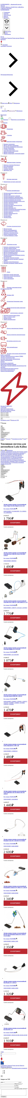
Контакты (6, 17)
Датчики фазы (7, 216)
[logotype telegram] (4, 1073)
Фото (6, 33)
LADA (2, 428)
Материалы (8, 34)
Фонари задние (7, 318)
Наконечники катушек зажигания (12, 181)
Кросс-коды (8, 31)
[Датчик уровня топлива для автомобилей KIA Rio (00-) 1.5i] (15, 1025)
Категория (3, 435)
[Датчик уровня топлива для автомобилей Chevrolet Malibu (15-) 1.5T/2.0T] (15, 644)
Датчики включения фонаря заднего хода (14, 201)
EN (1, 107)
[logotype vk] (4, 1070)
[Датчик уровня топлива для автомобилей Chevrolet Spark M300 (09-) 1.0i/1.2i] (15, 691)
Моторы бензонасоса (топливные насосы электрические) (12, 457)
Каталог (5, 122)
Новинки (5, 119)
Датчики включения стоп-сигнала (12, 200)
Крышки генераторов (9, 144)
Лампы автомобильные (9, 319)
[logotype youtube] (4, 1072)
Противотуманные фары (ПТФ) (12, 315)
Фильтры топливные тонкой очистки (13, 263)
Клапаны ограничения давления (12, 249)
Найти (2, 437)
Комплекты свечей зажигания (11, 274)
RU (2, 36)
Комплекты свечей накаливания (12, 276)
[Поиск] (2, 419)
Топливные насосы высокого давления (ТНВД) (12, 460)
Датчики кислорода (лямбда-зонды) (13, 193)
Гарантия (6, 13)
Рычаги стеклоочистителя (10, 234)
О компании (7, 12)
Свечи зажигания (8, 277)
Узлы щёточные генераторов (11, 151)
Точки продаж (7, 15)
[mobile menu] (5, 109)
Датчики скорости (8, 212)
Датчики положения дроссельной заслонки (15, 209)
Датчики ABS (7, 194)
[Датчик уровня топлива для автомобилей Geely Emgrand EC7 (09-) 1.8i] (15, 741)
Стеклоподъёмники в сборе (11, 235)
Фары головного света (9, 316)
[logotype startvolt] (3, 42)
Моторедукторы (8, 228)
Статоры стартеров (8, 169)
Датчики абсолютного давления (12, 195)
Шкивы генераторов (9, 152)
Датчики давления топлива (10, 202)
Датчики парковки (8, 206)
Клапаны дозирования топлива (11, 247)
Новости (6, 16)
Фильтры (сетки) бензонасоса (11, 261)
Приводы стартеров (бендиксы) (12, 165)
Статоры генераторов (9, 149)
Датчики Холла (7, 217)
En (3, 36)
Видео (3, 450)
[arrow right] (1, 1056)
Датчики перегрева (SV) (10, 208)
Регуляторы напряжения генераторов (13, 146)
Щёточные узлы (8, 170)
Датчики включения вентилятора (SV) (13, 198)
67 (1, 1054)
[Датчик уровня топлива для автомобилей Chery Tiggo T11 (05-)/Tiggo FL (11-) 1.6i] (15, 501)
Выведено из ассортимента (18, 119)
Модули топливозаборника (10, 253)
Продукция (3, 114)
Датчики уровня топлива (10, 248)
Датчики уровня (8, 214)
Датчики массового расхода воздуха (13, 205)
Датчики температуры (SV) (11, 213)
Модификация (4, 434)
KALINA (3, 429)
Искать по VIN (15, 420)
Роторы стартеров (8, 167)
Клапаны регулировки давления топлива (14, 251)
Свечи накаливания (9, 278)
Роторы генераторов (9, 148)
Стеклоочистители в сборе (10, 231)
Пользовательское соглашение (19, 1068)
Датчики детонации (9, 204)
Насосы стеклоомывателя (10, 230)
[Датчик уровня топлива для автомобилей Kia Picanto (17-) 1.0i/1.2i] (15, 978)
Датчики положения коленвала (11, 210)
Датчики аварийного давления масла (13, 197)
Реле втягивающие (8, 166)
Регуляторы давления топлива (11, 257)
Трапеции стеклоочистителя (11, 233)
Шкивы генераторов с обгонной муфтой (14, 153)
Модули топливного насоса (11, 252)
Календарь (4, 110)
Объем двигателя (5, 432)
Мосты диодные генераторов (11, 145)
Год (2, 431)
